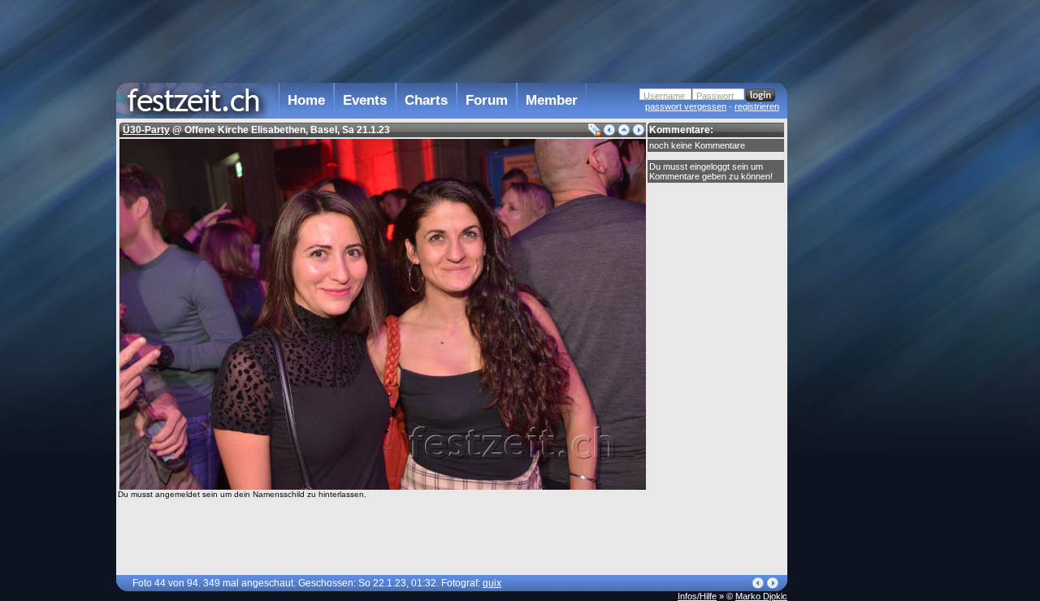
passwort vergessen (685, 106)
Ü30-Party (146, 130)
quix (492, 583)
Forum (487, 100)
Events (365, 100)
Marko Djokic (761, 596)
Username (664, 96)
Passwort (715, 96)
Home (306, 100)
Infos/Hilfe (697, 596)
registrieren (756, 106)
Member (552, 100)
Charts (426, 100)
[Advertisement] (859, 327)
